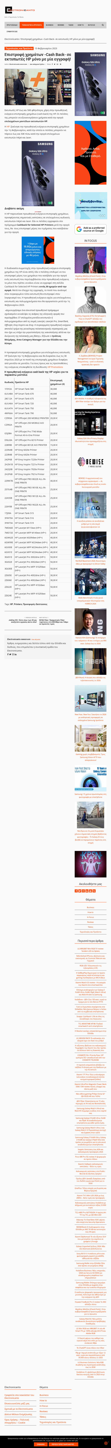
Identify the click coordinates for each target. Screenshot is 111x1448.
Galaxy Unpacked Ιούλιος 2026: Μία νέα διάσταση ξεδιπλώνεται (90, 1247)
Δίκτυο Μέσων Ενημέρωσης (18, 1414)
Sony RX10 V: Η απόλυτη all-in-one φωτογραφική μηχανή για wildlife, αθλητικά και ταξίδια (90, 1256)
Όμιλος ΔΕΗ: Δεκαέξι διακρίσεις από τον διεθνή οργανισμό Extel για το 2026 (90, 1181)
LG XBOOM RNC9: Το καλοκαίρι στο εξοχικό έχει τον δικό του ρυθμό (90, 1039)
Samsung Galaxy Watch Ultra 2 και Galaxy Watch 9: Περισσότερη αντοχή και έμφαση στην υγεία (90, 1130)
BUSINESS (49, 25)
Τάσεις (90, 927)
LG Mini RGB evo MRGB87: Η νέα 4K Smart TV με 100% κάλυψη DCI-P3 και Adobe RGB (90, 1331)
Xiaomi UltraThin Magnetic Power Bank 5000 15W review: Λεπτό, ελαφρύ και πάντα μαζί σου (90, 1086)
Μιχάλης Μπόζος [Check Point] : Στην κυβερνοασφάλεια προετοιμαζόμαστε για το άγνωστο (90, 1311)
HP (8, 126)
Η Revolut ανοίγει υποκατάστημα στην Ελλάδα (90, 1032)
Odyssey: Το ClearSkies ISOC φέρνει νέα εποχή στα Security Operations (90, 1221)
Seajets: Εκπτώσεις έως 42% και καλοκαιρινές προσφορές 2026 (90, 1150)
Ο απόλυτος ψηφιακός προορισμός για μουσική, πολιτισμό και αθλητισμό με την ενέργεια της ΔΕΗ (90, 1294)
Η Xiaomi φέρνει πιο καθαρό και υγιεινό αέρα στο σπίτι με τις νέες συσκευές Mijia (90, 1340)
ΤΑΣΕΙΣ (70, 25)
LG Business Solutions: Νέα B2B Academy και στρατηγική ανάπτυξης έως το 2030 (90, 1364)
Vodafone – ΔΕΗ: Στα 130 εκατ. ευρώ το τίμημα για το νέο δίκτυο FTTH (90, 1000)
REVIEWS (61, 25)
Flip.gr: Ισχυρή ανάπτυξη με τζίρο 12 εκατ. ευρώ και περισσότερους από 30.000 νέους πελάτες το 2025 (90, 1355)
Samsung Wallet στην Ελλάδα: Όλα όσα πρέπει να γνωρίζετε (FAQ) (90, 1264)
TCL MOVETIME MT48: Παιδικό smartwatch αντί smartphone (90, 1025)
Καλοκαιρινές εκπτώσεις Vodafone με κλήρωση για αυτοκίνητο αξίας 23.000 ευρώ (90, 1205)
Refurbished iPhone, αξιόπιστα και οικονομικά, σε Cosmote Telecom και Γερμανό (90, 958)
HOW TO (81, 25)
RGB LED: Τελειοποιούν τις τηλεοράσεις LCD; (90, 966)
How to (90, 912)
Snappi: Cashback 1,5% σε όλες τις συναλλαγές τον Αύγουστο (90, 1017)
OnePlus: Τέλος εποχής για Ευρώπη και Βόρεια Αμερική (90, 1189)
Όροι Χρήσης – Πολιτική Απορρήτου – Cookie (17, 1421)
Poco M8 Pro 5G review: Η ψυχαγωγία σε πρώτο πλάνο (90, 1158)
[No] (108, 1442)
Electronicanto (12, 39)
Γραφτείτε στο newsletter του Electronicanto (19, 1396)
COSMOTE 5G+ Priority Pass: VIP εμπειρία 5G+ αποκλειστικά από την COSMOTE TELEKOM (90, 1057)
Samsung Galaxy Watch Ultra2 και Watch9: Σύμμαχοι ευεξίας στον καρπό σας (90, 1110)
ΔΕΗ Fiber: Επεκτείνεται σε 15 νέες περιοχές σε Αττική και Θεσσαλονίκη (90, 1102)
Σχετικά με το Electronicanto (19, 1408)
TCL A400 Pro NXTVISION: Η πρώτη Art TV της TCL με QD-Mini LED (90, 1213)
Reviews (90, 922)
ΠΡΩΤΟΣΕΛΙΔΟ (12, 25)
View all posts (35, 639)
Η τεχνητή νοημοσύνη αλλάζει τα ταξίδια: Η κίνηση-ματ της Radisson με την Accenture (90, 1067)
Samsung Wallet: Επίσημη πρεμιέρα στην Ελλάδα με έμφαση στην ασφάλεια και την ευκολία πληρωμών (90, 1285)
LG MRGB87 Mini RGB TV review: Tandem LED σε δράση (91, 949)
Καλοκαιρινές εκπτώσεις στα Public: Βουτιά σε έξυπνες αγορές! (90, 1172)
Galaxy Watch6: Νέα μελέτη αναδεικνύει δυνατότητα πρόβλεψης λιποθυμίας (90, 1321)
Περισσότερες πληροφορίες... (63, 1444)
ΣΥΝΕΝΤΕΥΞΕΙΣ (12, 31)
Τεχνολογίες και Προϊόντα (19, 48)
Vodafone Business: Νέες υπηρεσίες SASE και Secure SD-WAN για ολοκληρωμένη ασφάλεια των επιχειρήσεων (90, 1274)
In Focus (90, 917)
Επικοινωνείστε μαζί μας (17, 1403)
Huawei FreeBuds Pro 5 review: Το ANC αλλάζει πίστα (90, 1303)
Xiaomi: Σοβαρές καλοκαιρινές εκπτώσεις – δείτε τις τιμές (90, 1165)
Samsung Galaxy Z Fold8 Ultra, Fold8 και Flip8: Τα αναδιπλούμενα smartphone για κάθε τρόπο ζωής (90, 1120)
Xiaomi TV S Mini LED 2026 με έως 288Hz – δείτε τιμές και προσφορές (90, 1196)
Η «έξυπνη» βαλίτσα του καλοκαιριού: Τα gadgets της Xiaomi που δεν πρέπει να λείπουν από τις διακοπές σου (90, 1048)
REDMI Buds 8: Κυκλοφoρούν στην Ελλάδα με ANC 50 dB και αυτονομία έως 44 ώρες (90, 1229)
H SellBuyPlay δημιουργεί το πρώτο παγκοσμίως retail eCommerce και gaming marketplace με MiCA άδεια (90, 975)
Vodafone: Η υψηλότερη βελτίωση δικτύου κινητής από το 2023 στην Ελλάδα (90, 1374)
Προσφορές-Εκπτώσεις (35, 604)
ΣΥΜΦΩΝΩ (41, 1444)
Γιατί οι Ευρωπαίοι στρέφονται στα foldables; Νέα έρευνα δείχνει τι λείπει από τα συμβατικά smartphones (90, 1009)
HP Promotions (55, 367)
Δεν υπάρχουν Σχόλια (37, 64)
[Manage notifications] (106, 1443)
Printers (18, 604)
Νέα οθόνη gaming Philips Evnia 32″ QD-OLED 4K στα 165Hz (90, 1095)
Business (90, 907)
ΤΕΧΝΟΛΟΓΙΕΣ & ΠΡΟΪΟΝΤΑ (32, 25)
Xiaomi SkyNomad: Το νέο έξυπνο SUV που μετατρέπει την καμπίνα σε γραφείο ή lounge (90, 1239)
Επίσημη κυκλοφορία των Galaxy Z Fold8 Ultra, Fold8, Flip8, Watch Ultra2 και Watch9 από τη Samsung (90, 992)
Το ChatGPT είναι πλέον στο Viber (90, 1348)
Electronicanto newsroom (18, 64)
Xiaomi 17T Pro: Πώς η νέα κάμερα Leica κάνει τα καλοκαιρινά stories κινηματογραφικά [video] (90, 1077)
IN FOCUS (91, 25)
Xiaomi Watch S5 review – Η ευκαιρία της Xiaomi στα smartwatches (90, 983)
